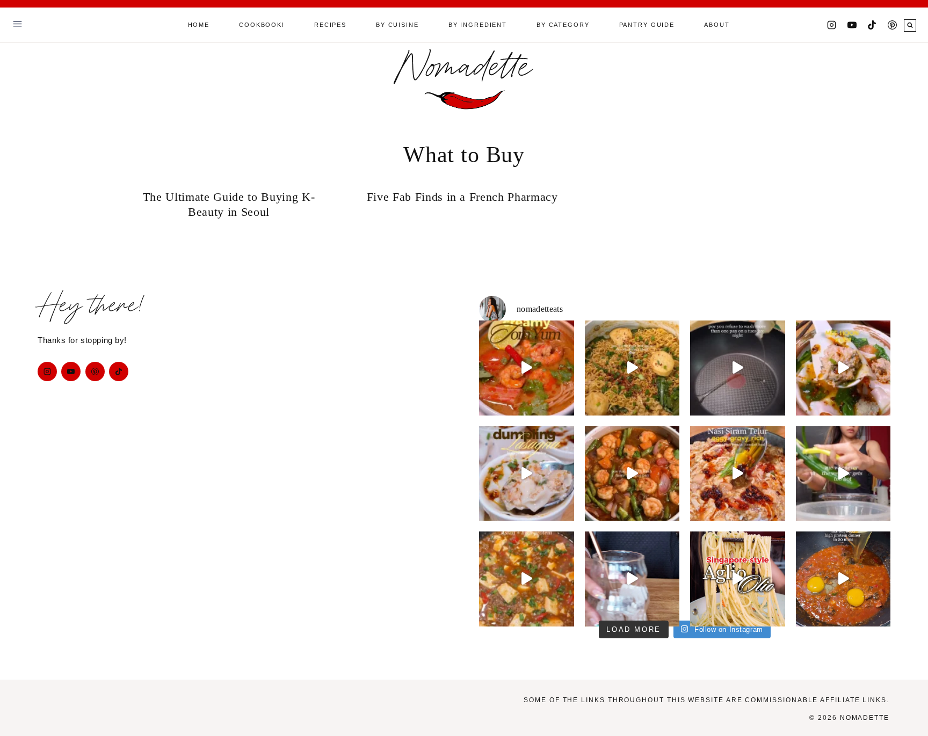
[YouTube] (852, 25)
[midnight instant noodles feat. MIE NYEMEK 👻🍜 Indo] (632, 368)
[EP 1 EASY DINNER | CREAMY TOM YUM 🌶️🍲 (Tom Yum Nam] (526, 368)
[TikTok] (872, 25)
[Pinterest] (892, 25)
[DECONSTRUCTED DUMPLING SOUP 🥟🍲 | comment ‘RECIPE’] (843, 368)
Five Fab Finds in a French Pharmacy (464, 196)
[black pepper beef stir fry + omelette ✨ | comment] (737, 368)
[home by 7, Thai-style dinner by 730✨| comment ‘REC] (632, 473)
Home (198, 24)
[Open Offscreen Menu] (17, 25)
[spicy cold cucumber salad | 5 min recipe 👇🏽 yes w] (843, 473)
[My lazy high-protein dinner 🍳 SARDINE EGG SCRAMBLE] (843, 578)
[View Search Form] (910, 25)
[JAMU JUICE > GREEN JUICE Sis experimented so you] (632, 578)
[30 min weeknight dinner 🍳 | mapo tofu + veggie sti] (526, 578)
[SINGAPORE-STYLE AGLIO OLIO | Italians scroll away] (737, 578)
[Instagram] (832, 25)
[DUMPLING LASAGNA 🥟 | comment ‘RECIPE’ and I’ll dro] (526, 473)
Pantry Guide (647, 24)
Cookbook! (262, 24)
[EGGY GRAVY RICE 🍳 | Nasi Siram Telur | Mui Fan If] (737, 473)
